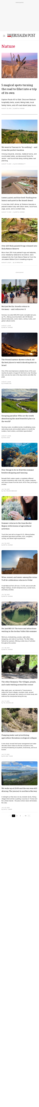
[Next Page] (29, 816)
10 (25, 816)
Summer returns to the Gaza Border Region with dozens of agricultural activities (17, 526)
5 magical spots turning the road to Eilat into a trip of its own (19, 89)
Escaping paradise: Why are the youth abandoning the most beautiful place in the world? (18, 418)
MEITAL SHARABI (19, 108)
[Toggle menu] (4, 36)
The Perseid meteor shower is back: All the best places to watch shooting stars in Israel (19, 362)
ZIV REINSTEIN (19, 262)
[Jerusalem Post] (21, 36)
